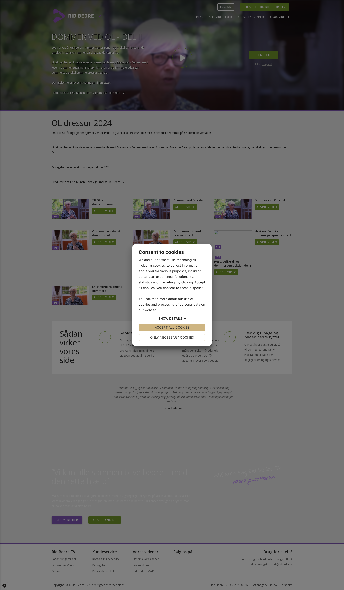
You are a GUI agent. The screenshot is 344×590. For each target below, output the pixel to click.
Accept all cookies (172, 327)
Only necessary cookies (172, 337)
